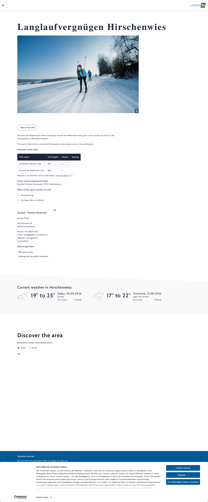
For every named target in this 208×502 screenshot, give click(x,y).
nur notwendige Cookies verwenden (183, 482)
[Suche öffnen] (16, 5)
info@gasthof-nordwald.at (36, 235)
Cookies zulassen (183, 468)
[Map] (9, 5)
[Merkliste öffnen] (12, 5)
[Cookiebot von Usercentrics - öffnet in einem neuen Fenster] (20, 497)
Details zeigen (42, 497)
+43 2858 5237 (31, 231)
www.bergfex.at (63, 175)
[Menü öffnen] (3, 5)
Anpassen (182, 475)
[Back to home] (198, 5)
